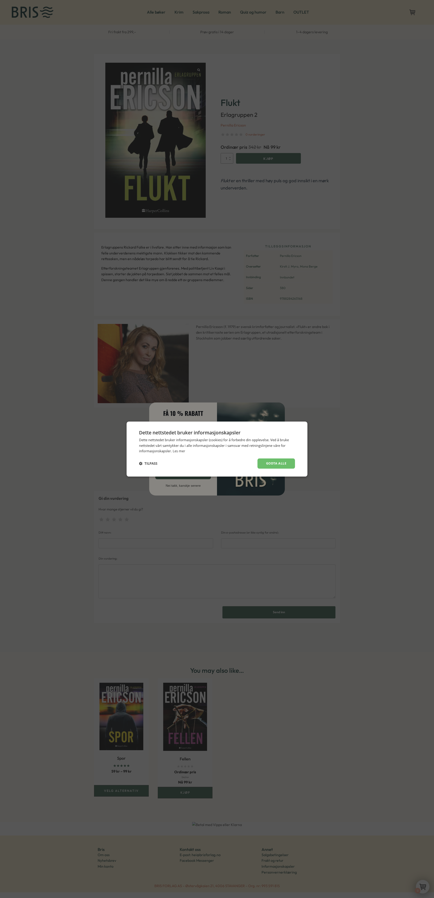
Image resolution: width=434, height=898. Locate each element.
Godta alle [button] (276, 463)
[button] (148, 463)
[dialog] (217, 449)
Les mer (179, 451)
